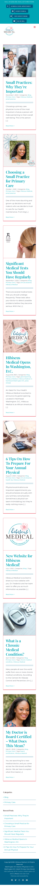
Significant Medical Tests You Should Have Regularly (18, 270)
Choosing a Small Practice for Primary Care (18, 179)
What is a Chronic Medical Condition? (15, 647)
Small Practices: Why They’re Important (19, 87)
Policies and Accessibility (19, 876)
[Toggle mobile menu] (35, 27)
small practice (11, 99)
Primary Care (10, 97)
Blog (29, 95)
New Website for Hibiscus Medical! (19, 560)
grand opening (25, 377)
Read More (9, 126)
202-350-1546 (24, 873)
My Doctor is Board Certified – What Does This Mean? (18, 739)
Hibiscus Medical (26, 97)
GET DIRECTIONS (28, 2)
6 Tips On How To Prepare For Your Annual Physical (18, 465)
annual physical (26, 282)
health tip (9, 480)
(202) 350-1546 (16, 2)
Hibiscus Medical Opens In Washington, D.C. (18, 364)
